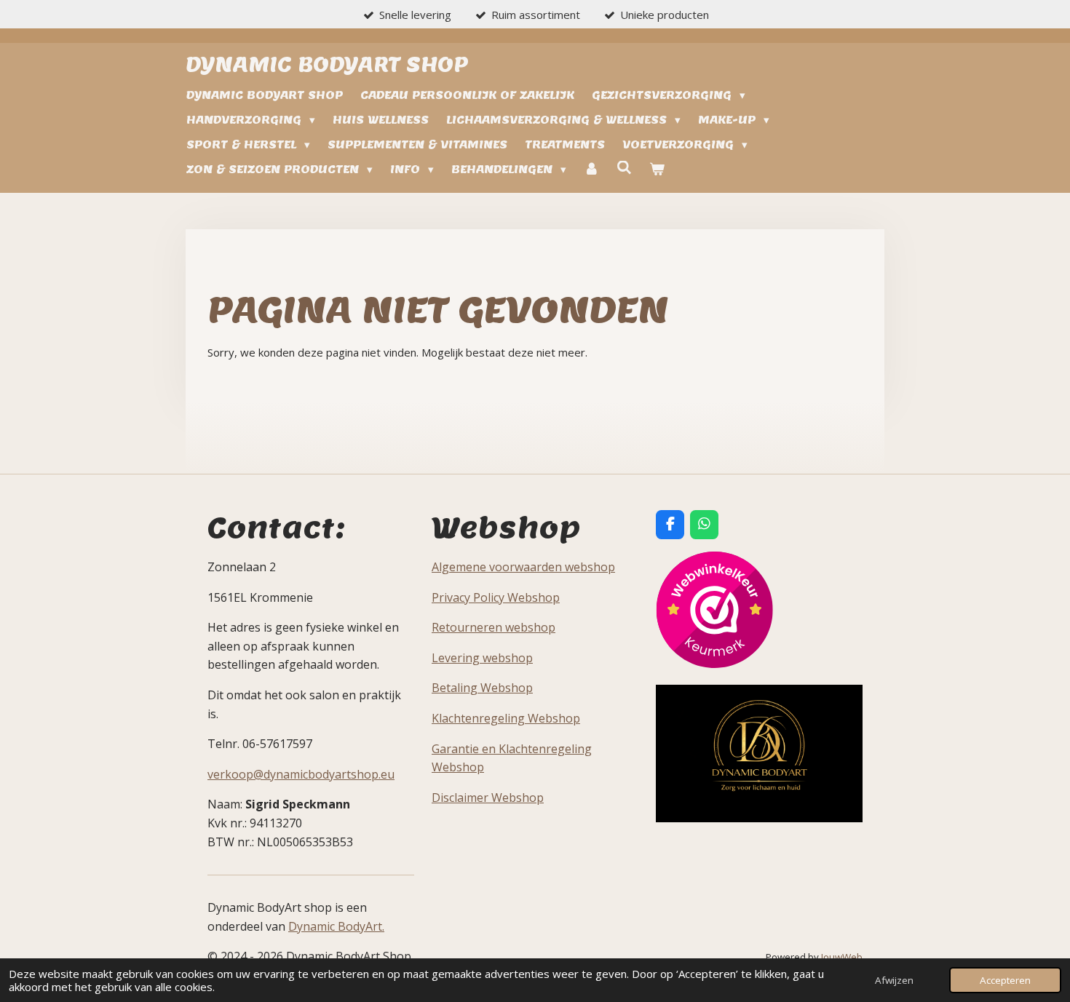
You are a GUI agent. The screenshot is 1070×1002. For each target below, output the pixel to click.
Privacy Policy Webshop (496, 597)
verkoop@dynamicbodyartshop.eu (301, 774)
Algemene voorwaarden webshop (523, 567)
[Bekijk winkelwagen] (657, 169)
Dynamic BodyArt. (336, 926)
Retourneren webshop (493, 627)
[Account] (591, 169)
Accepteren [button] (1005, 980)
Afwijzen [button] (894, 980)
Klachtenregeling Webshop (506, 718)
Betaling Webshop (482, 688)
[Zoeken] (624, 167)
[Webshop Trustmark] (714, 664)
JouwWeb (842, 956)
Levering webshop (482, 658)
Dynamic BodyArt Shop (327, 63)
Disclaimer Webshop (488, 798)
